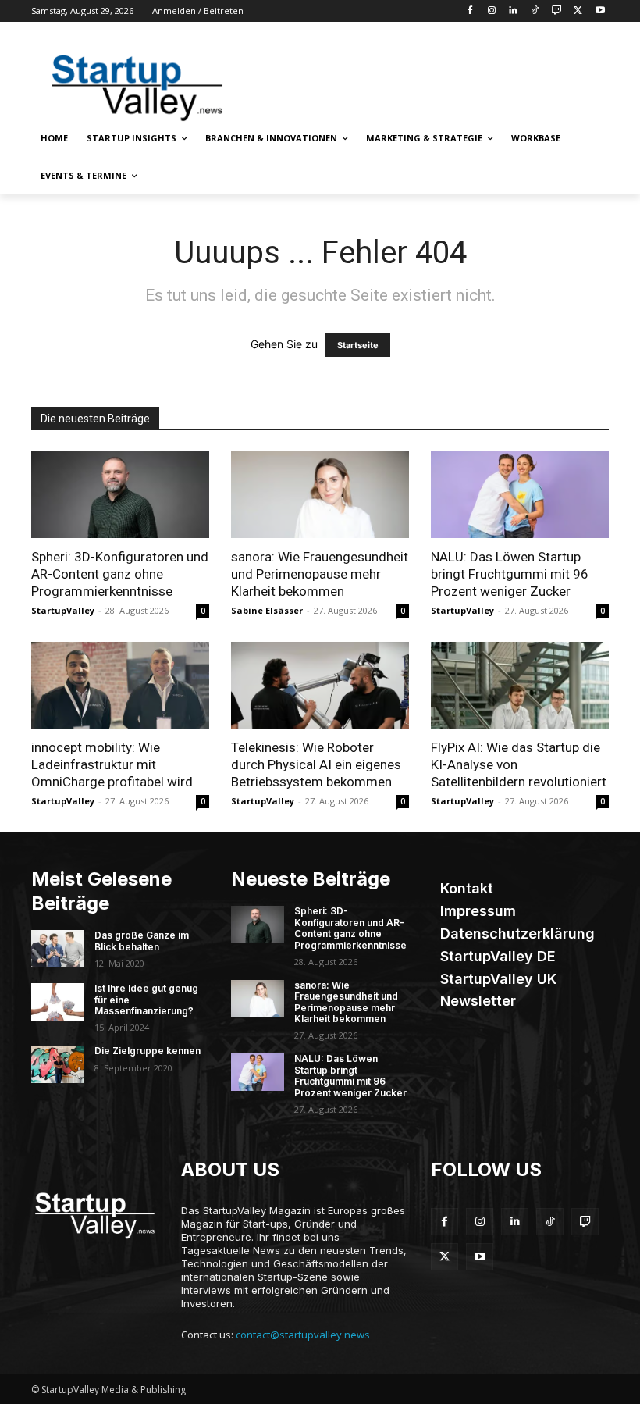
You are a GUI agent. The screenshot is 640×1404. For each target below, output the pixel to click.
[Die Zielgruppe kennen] (57, 1064)
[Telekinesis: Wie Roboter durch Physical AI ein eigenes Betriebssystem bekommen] (320, 685)
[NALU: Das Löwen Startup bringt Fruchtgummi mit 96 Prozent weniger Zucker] (520, 494)
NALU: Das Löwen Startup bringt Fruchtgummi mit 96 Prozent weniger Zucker (509, 574)
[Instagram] (491, 11)
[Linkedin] (513, 11)
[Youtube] (600, 11)
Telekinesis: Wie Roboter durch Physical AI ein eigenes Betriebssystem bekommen (316, 764)
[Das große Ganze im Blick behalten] (57, 948)
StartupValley (62, 610)
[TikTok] (535, 11)
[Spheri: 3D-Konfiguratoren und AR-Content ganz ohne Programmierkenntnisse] (120, 494)
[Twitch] (557, 11)
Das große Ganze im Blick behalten (141, 940)
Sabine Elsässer (267, 610)
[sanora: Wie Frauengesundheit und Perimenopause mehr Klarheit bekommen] (320, 494)
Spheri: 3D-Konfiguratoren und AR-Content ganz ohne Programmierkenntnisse (119, 574)
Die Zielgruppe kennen (147, 1051)
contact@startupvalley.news (303, 1334)
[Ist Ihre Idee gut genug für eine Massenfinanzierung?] (57, 1002)
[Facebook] (469, 11)
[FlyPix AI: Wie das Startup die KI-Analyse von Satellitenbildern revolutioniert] (520, 685)
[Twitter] (578, 11)
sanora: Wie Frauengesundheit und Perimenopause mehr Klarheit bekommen (319, 574)
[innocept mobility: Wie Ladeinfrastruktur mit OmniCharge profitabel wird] (120, 685)
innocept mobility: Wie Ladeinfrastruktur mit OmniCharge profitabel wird (112, 764)
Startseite (358, 345)
